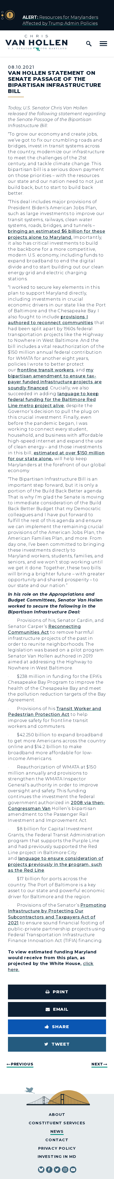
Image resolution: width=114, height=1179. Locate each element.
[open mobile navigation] (103, 43)
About (57, 1114)
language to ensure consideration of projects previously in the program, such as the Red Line (55, 864)
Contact (56, 1140)
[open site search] (89, 43)
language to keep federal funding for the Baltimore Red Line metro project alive (53, 399)
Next (97, 1064)
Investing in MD (57, 1156)
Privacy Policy (57, 1148)
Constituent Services (57, 1123)
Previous (22, 1064)
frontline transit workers (45, 369)
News (57, 1131)
